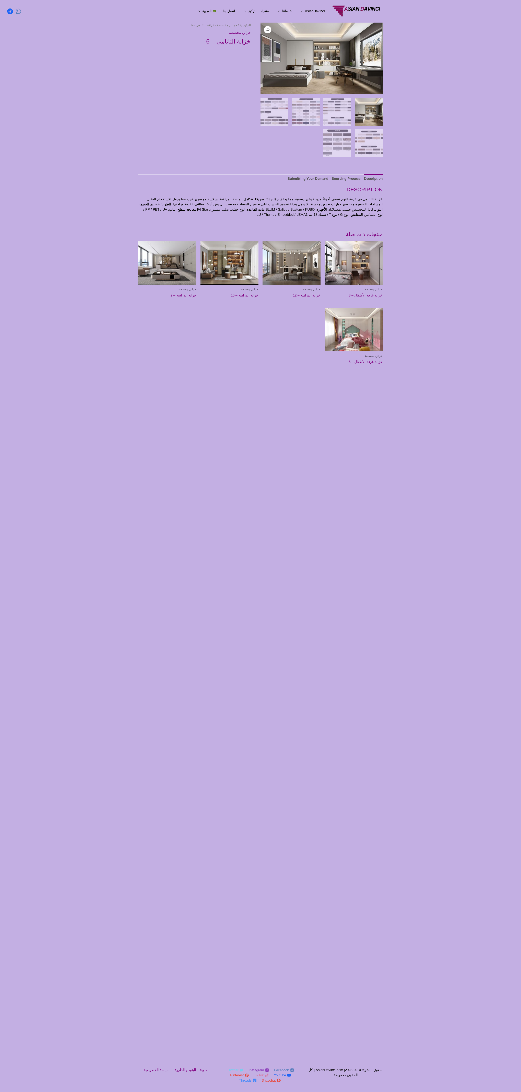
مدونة (203, 1070)
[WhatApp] (18, 11)
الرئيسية (245, 25)
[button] (267, 29)
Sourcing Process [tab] (346, 179)
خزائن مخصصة (227, 25)
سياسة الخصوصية (156, 1070)
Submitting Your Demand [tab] (308, 179)
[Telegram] (10, 11)
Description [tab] (373, 179)
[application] (302, 11)
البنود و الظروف (184, 1070)
